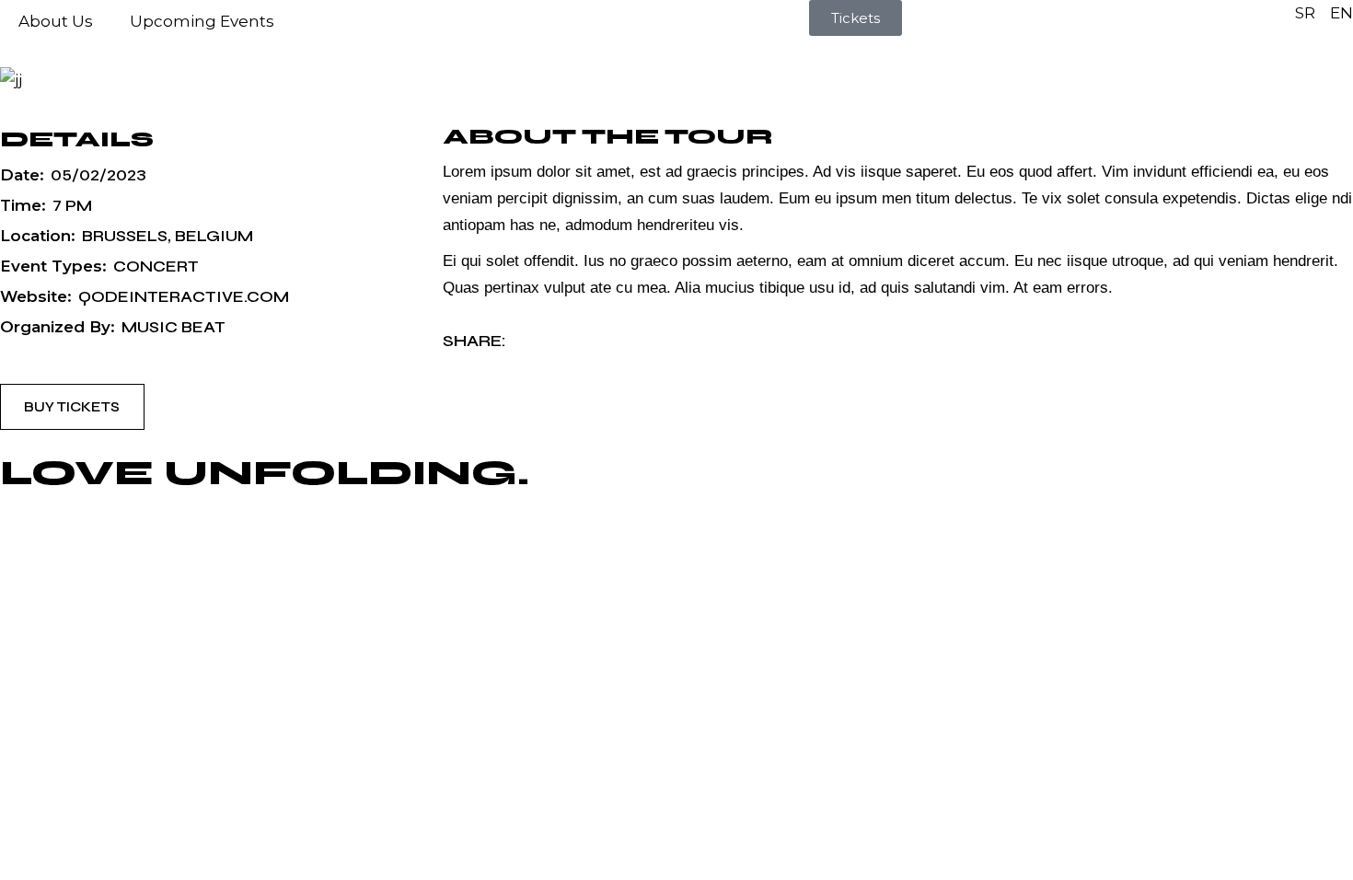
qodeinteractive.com (183, 297)
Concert (156, 266)
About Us (55, 21)
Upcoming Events (202, 21)
